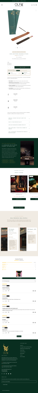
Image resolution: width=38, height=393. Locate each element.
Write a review (19, 278)
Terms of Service (22, 351)
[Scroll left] (27, 70)
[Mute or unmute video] (32, 163)
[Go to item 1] (19, 274)
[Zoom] (36, 10)
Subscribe (5, 384)
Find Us (21, 355)
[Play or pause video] (31, 163)
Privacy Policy (22, 350)
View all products (19, 207)
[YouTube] (8, 373)
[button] (4, 239)
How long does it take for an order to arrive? (18, 128)
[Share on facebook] (33, 291)
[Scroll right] (29, 70)
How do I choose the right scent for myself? (17, 118)
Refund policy (22, 353)
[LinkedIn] (10, 373)
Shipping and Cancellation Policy (25, 348)
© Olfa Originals (5, 390)
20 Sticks (9, 64)
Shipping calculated (19, 58)
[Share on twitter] (35, 291)
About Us (21, 345)
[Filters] (3, 281)
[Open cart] (36, 4)
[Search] (34, 4)
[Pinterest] (6, 373)
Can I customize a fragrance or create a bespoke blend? (18, 132)
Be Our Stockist (22, 356)
